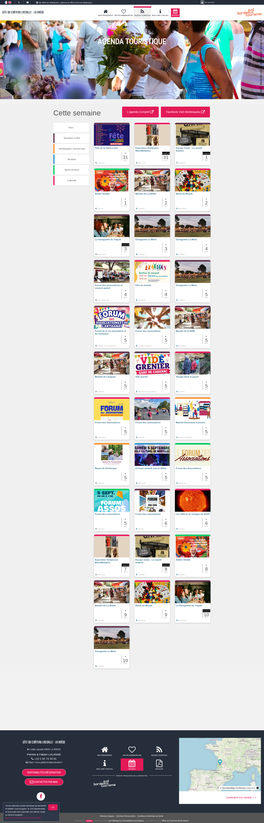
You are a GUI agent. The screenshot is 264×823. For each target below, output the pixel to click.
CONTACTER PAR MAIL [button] (45, 781)
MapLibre (251, 788)
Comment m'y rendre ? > (241, 797)
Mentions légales (107, 816)
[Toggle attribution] (257, 788)
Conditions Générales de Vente (150, 816)
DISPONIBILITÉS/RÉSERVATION (44, 772)
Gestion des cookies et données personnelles (23, 818)
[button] (112, 145)
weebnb (89, 821)
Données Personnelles (125, 816)
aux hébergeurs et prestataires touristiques (126, 821)
